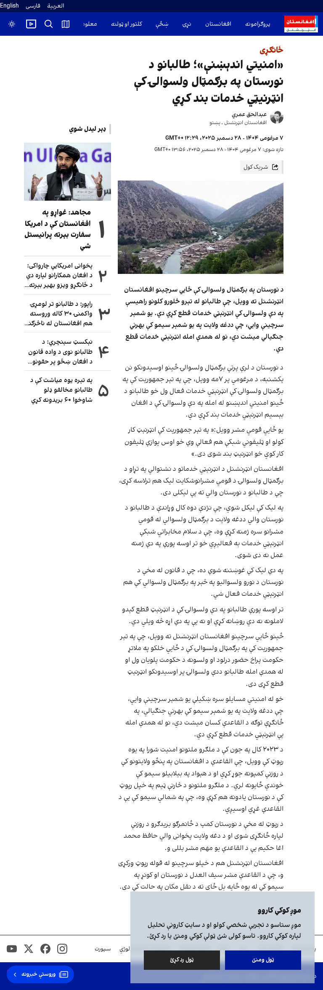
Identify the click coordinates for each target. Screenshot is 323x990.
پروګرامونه (257, 24)
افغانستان (218, 24)
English (9, 6)
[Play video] (31, 24)
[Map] (65, 24)
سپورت (103, 949)
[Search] (49, 24)
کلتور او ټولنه (126, 24)
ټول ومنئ (263, 959)
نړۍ (187, 24)
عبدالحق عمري (249, 114)
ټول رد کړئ (182, 959)
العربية (55, 6)
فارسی (33, 6)
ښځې (162, 24)
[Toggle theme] (12, 24)
